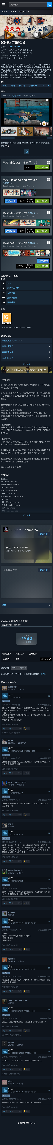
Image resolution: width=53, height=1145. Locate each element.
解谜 (13, 85)
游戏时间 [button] (6, 659)
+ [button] (48, 85)
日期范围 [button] (32, 654)
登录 (7, 146)
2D (42, 85)
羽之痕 (10, 824)
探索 (5, 85)
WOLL (10, 740)
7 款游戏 (11, 785)
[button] (4, 11)
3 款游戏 (11, 873)
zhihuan (11, 912)
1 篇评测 (11, 827)
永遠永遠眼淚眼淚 (15, 870)
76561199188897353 (17, 782)
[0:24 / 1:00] (26, 112)
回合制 (22, 85)
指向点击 (33, 85)
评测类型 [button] (6, 654)
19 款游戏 (11, 690)
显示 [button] (17, 659)
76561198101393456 (17, 1000)
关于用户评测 (7, 625)
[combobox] (28, 4)
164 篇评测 (22, 743)
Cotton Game (14, 47)
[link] (26, 200)
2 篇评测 (21, 690)
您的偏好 (17, 625)
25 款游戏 (11, 743)
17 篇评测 (20, 785)
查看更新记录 (7, 352)
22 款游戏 (11, 961)
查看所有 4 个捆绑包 (10, 276)
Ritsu (10, 1081)
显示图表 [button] (44, 659)
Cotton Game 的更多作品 (23, 529)
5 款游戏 (11, 1084)
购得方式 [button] (19, 654)
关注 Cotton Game (17, 547)
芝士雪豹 (11, 959)
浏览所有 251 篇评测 (26, 1123)
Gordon (11, 1042)
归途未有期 (12, 687)
